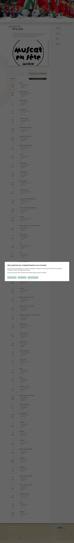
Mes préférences (33, 277)
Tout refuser (22, 277)
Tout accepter (12, 277)
